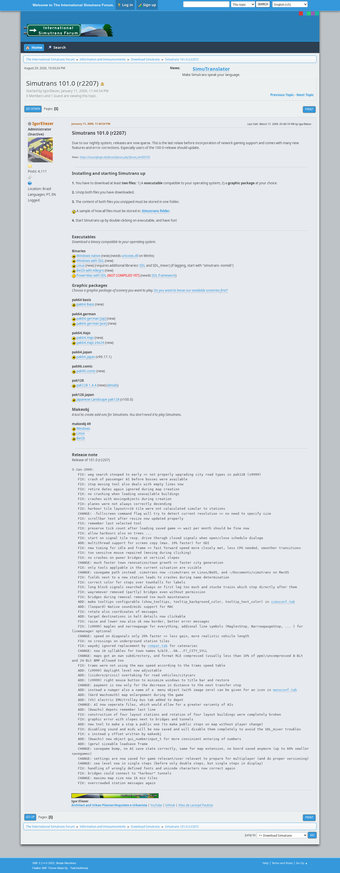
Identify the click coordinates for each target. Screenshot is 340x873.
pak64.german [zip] (91, 318)
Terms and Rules (282, 863)
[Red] (301, 13)
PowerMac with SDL (91, 275)
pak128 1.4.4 (86, 385)
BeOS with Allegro (90, 270)
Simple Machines (66, 863)
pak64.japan (85, 357)
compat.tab (158, 646)
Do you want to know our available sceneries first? (191, 290)
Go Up (30, 817)
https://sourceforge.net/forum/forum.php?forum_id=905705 (115, 157)
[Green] (309, 13)
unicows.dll (129, 255)
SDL (142, 265)
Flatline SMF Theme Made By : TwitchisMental (60, 868)
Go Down (33, 109)
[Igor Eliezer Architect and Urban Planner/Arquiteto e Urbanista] (30, 183)
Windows (83, 428)
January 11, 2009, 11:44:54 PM (90, 123)
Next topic (305, 95)
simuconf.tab (283, 602)
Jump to (250, 835)
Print (309, 109)
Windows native (88, 255)
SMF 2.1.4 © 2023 (43, 863)
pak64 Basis (85, 304)
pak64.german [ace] (91, 323)
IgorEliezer (43, 123)
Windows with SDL (90, 260)
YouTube (156, 805)
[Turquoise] (317, 13)
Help (266, 863)
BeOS (80, 438)
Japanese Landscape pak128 (97, 399)
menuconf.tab (285, 690)
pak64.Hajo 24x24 (90, 342)
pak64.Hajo (85, 337)
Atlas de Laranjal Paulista (195, 805)
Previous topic (282, 95)
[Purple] (313, 13)
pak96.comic (86, 371)
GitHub (170, 805)
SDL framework (163, 275)
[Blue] (305, 13)
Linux (80, 265)
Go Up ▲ (302, 863)
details (112, 385)
